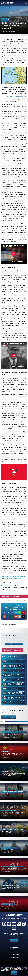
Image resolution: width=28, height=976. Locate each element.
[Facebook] (4, 924)
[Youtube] (14, 924)
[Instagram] (24, 924)
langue (14, 600)
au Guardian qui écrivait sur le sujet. (17, 96)
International (6, 19)
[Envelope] (14, 928)
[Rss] (19, 924)
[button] (26, 3)
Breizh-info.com (8, 585)
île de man (9, 600)
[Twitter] (9, 924)
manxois (24, 600)
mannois (19, 600)
